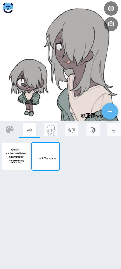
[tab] (29, 129)
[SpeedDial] (110, 111)
